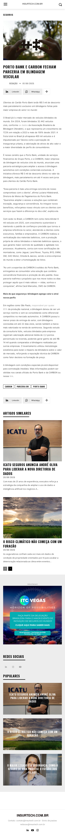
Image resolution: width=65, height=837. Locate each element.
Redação (13, 83)
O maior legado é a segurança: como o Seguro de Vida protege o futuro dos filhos (32, 769)
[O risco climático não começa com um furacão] (32, 517)
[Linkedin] (6, 667)
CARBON (8, 386)
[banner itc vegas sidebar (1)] (32, 615)
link (11, 376)
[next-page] (10, 569)
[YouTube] (32, 830)
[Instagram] (13, 667)
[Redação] (6, 83)
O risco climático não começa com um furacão (32, 543)
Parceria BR (23, 386)
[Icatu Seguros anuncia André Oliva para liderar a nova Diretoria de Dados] (32, 440)
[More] (46, 92)
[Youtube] (20, 667)
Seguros (8, 14)
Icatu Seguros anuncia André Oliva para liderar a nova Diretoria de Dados (30, 469)
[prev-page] (5, 569)
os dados (23, 125)
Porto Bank (39, 386)
